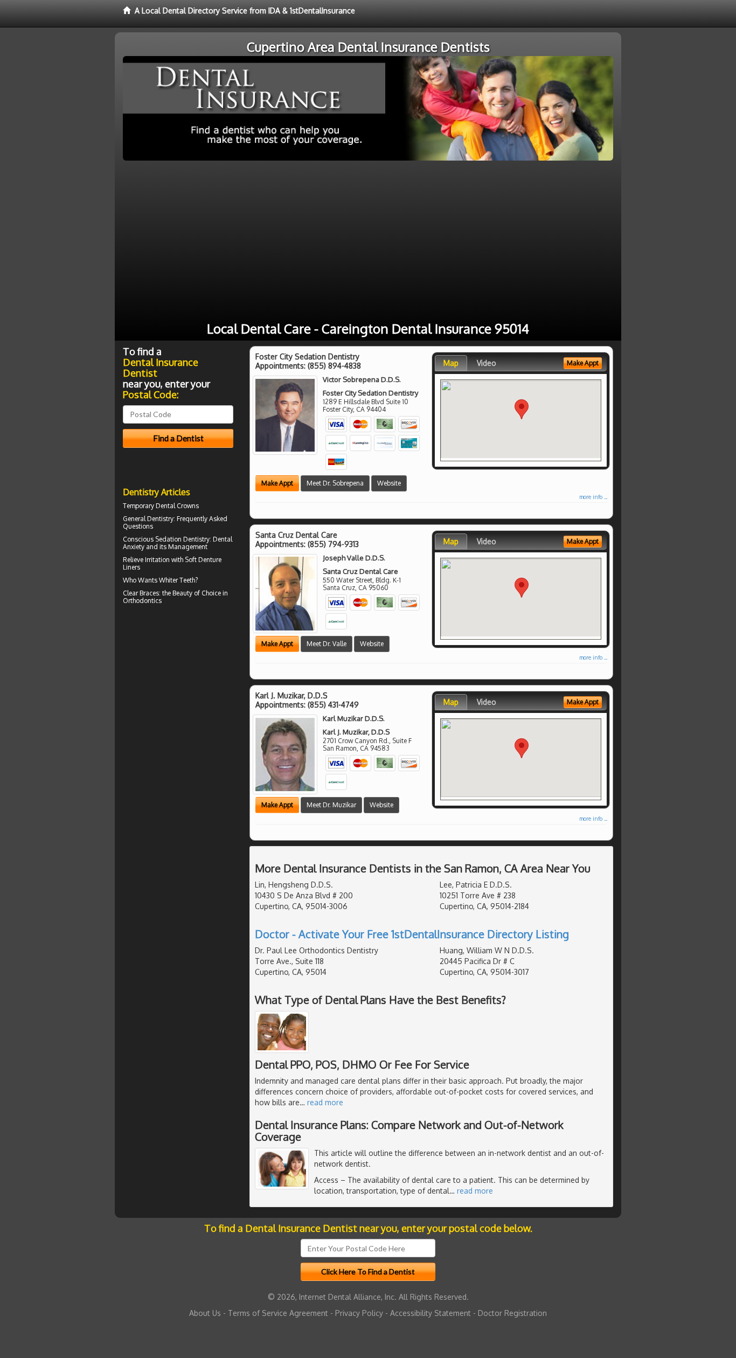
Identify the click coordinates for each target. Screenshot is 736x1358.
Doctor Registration (512, 1313)
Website (389, 483)
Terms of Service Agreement (278, 1313)
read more (325, 1102)
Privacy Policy (359, 1313)
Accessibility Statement (430, 1313)
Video (486, 363)
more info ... (593, 497)
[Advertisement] (368, 241)
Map (451, 363)
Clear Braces (141, 593)
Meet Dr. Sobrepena (335, 483)
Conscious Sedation (152, 539)
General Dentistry (148, 519)
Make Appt (277, 483)
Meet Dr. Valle (326, 644)
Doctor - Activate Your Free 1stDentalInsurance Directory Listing (412, 934)
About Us (205, 1313)
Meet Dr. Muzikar (331, 805)
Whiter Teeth (177, 580)
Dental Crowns (177, 506)
